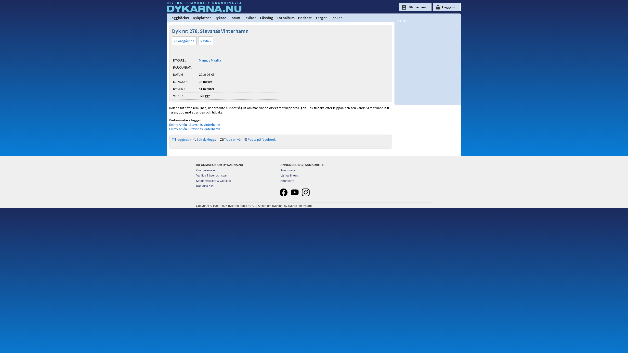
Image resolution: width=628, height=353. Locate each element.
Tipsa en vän (233, 139)
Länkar (336, 17)
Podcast (305, 17)
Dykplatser (202, 17)
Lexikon (250, 17)
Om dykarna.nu (206, 170)
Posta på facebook (262, 139)
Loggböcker (179, 17)
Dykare (220, 17)
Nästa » (205, 41)
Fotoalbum (286, 17)
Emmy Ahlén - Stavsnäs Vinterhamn (194, 124)
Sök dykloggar (207, 139)
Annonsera (287, 170)
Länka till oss (289, 175)
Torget (321, 17)
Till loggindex (181, 139)
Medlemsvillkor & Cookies (213, 181)
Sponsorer (287, 181)
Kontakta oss (204, 186)
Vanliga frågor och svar (211, 175)
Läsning (266, 17)
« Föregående (184, 41)
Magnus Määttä (210, 60)
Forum (235, 17)
